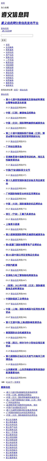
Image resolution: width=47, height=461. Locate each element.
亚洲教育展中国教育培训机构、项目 (21, 405)
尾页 (18, 382)
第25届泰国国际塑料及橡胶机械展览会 (25, 234)
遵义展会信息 (11, 445)
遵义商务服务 (11, 422)
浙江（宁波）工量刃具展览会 (21, 214)
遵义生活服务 (11, 420)
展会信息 (9, 73)
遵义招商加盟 (11, 440)
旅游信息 (9, 75)
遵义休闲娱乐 (11, 450)
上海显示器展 (13, 224)
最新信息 (5, 387)
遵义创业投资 (11, 442)
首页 (3, 3)
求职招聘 (9, 65)
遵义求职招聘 (11, 437)
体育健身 (9, 80)
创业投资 (9, 70)
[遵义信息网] (16, 17)
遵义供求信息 (11, 425)
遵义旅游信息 (11, 447)
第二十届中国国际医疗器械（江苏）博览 (23, 400)
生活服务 (9, 47)
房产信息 (9, 55)
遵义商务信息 (11, 430)
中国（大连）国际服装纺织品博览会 (24, 204)
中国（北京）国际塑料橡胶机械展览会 (25, 123)
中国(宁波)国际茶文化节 (18, 170)
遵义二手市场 (11, 432)
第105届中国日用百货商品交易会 (22, 255)
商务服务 (9, 50)
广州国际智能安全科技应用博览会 (23, 193)
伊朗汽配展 (11, 265)
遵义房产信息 (11, 427)
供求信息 (9, 52)
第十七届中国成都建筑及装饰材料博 (21, 392)
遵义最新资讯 (11, 455)
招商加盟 (9, 68)
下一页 (13, 382)
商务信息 (9, 57)
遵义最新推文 (11, 458)
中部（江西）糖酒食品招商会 (21, 113)
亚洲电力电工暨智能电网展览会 (22, 275)
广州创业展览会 (14, 146)
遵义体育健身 (11, 453)
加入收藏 (5, 8)
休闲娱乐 (9, 78)
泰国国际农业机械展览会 (18, 332)
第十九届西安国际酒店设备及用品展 (21, 410)
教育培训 (9, 63)
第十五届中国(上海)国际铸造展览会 (24, 322)
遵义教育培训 (11, 435)
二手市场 (9, 60)
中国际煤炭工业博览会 (17, 299)
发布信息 (5, 28)
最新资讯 (9, 83)
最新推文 (9, 85)
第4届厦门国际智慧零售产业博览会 (23, 244)
